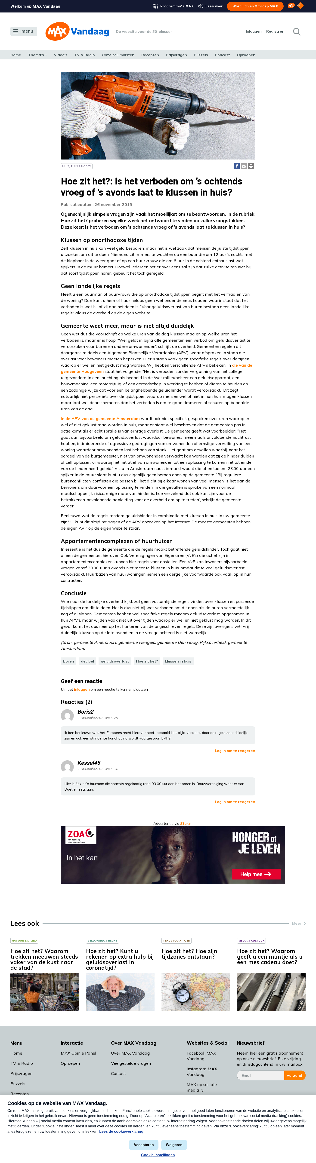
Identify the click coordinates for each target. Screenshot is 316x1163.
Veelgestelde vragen (131, 1063)
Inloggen (254, 31)
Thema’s (36, 54)
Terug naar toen (176, 940)
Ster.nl (186, 823)
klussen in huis (178, 661)
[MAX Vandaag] (77, 31)
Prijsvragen (176, 54)
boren (68, 661)
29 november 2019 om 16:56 (97, 769)
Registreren (276, 31)
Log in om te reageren (235, 750)
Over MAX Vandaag (130, 1053)
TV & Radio (84, 54)
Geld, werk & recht (102, 940)
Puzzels (201, 54)
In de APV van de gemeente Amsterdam (100, 418)
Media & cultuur (251, 940)
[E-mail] (244, 166)
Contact (118, 1073)
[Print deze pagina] (251, 166)
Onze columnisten (118, 54)
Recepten (150, 54)
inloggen (82, 689)
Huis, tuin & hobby (76, 166)
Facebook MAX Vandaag (201, 1055)
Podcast (222, 54)
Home (15, 54)
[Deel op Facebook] (237, 166)
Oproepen (246, 54)
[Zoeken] (296, 31)
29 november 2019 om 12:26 (97, 718)
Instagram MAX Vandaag (202, 1071)
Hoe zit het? (147, 661)
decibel (87, 661)
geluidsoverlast (115, 661)
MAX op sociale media (202, 1087)
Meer (296, 923)
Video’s (60, 54)
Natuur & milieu (24, 940)
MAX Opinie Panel (78, 1053)
